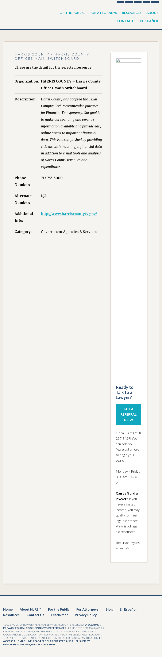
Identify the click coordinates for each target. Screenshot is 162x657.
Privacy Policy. (14, 628)
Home (8, 609)
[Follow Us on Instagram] (155, 2)
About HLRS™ (30, 609)
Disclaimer (59, 615)
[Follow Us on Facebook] (120, 2)
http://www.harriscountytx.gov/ (69, 214)
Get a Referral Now (128, 414)
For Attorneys (87, 609)
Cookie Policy (36, 628)
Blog (109, 609)
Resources (11, 615)
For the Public (58, 609)
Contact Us (35, 615)
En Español (128, 609)
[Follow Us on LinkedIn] (146, 2)
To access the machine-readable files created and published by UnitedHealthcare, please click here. (53, 641)
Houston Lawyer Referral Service (24, 12)
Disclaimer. (93, 624)
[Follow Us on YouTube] (138, 2)
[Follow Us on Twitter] (129, 2)
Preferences (57, 628)
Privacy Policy (86, 615)
